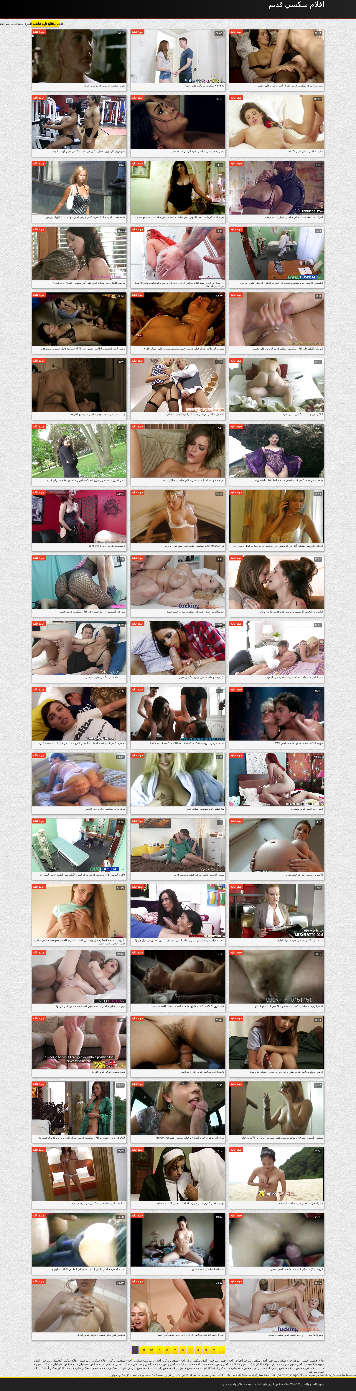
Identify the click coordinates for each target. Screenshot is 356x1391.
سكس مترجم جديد (77, 1368)
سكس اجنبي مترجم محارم (288, 1364)
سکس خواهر (118, 1375)
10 (151, 1350)
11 (144, 1350)
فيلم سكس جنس (173, 1364)
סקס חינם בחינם (288, 1375)
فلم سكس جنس (226, 1364)
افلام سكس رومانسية (92, 1360)
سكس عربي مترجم (118, 1364)
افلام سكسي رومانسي (147, 1364)
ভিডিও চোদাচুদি (249, 1375)
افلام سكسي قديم (296, 4)
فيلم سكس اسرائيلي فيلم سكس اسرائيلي (78, 1364)
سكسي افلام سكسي (104, 1368)
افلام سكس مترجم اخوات (251, 1360)
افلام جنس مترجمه (221, 1360)
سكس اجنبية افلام (214, 1368)
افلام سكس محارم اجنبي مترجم (274, 1368)
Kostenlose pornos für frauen (145, 1375)
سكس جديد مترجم (240, 1368)
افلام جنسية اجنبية (313, 1360)
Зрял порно (308, 1375)
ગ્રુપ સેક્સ (324, 1375)
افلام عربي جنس (306, 1368)
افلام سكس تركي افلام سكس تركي (185, 1360)
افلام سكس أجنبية (53, 1368)
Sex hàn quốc (267, 1375)
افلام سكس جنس (191, 1368)
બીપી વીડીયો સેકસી (229, 1375)
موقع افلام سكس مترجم (284, 1360)
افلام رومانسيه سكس (147, 1360)
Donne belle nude (344, 1375)
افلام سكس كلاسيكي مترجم (59, 1360)
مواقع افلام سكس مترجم (254, 1364)
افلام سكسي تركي (120, 1360)
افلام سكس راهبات (165, 1368)
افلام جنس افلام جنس (200, 1364)
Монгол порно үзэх (202, 1375)
